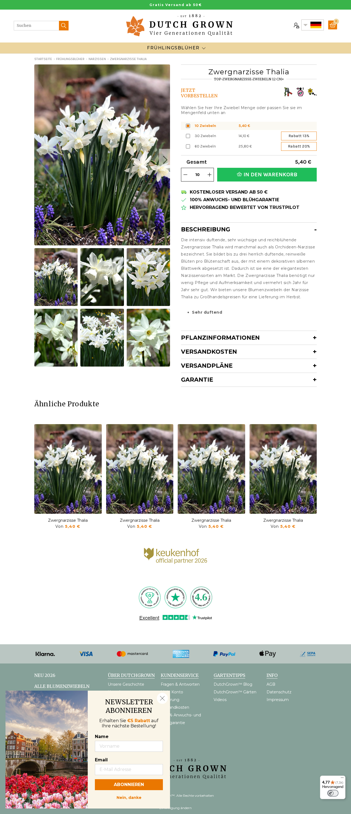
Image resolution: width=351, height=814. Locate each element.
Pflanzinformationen (220, 337)
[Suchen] (64, 25)
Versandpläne (207, 365)
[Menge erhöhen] (209, 174)
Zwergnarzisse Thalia (68, 520)
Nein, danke (129, 797)
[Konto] (296, 25)
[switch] (332, 793)
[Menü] (342, 779)
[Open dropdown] (204, 47)
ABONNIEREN (129, 784)
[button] (164, 160)
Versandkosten (209, 351)
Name (102, 736)
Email (101, 759)
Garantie (197, 379)
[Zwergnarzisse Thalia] (68, 469)
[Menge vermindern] (185, 174)
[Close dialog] (162, 698)
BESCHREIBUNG (205, 229)
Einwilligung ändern (175, 808)
